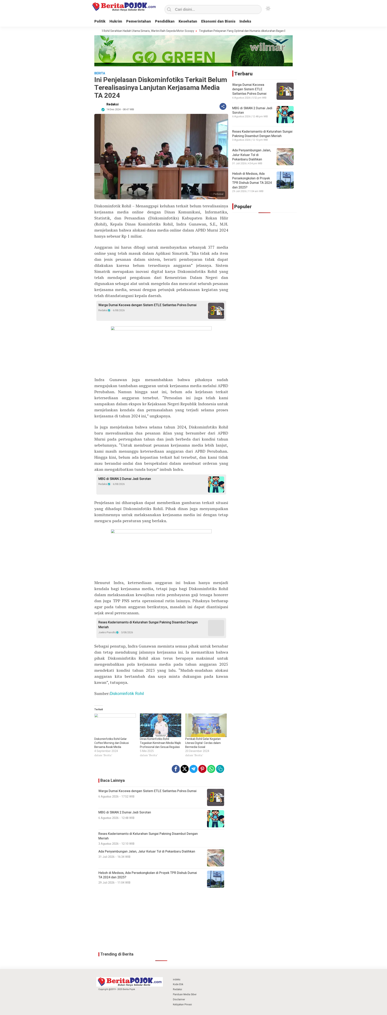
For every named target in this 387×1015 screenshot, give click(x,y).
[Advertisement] (161, 920)
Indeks (245, 21)
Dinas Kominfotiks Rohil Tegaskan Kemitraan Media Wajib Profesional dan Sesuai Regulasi (160, 743)
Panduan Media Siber (185, 994)
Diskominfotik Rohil (127, 694)
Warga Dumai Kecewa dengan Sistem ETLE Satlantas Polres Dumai (147, 305)
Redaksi (112, 104)
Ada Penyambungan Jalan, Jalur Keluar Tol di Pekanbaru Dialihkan (251, 155)
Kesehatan (188, 21)
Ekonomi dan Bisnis (218, 21)
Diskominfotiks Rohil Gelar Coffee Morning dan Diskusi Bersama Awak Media (111, 743)
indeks (176, 979)
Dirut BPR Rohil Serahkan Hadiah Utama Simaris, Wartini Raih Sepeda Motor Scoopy (115, 31)
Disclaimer (179, 999)
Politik (99, 21)
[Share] (223, 106)
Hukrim (115, 21)
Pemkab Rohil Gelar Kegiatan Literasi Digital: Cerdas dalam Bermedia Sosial (203, 743)
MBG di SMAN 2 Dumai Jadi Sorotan (124, 478)
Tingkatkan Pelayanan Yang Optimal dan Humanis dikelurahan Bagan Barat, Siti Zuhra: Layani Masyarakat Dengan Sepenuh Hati (250, 31)
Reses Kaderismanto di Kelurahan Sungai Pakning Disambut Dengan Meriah (148, 625)
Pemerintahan (138, 21)
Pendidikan (165, 21)
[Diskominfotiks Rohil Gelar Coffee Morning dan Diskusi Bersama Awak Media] (115, 725)
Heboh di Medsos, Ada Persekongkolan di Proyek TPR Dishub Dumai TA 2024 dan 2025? (252, 180)
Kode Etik (178, 984)
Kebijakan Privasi (182, 1004)
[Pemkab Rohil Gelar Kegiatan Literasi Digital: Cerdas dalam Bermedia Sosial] (206, 725)
